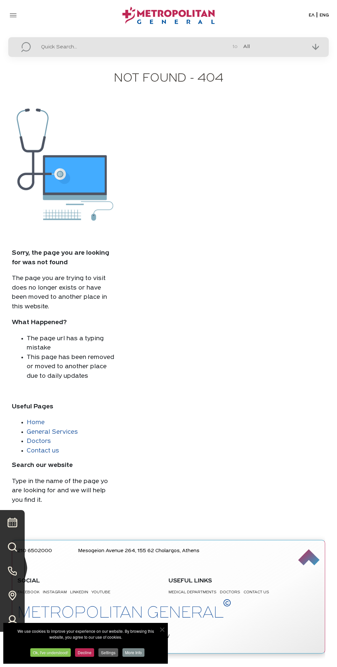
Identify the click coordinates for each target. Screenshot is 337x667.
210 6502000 (34, 551)
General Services (52, 432)
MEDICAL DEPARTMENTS (192, 592)
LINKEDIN (79, 592)
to (235, 46)
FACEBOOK (28, 592)
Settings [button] (108, 652)
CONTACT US (256, 592)
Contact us (43, 451)
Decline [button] (84, 652)
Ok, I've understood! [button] (50, 652)
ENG (324, 15)
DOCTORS (230, 592)
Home (36, 423)
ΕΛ (312, 15)
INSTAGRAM (55, 592)
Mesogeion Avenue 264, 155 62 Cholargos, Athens (138, 551)
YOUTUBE (100, 592)
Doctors (39, 441)
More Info (133, 652)
